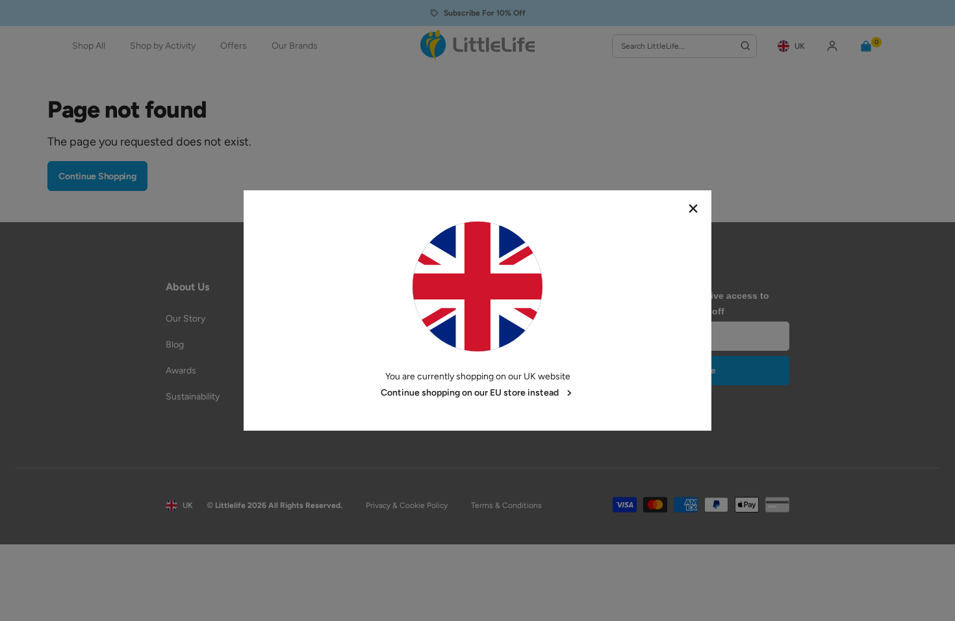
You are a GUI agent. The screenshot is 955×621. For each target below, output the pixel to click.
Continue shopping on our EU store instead (470, 392)
